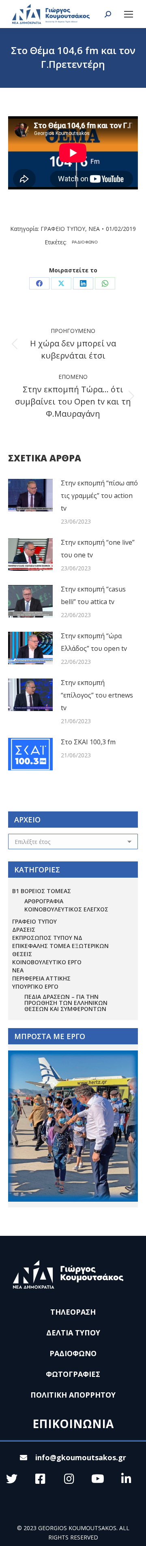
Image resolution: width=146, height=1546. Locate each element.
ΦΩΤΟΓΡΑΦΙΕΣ (73, 1374)
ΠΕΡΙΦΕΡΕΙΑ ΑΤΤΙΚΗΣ (41, 978)
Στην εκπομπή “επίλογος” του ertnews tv (97, 695)
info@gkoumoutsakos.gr (80, 1457)
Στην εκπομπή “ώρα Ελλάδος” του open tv (94, 642)
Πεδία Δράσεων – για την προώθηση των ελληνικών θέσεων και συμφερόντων (65, 1003)
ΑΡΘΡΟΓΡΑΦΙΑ (43, 901)
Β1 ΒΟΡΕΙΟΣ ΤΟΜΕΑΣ (41, 891)
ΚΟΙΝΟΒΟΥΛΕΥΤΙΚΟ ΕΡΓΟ (47, 962)
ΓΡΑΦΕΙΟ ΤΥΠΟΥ (63, 229)
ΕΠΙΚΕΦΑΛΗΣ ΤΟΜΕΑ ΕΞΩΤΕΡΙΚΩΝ (60, 946)
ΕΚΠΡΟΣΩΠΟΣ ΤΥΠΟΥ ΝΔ (47, 938)
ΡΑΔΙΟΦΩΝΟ (85, 242)
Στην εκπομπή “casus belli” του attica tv (93, 595)
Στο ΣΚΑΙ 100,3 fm (88, 741)
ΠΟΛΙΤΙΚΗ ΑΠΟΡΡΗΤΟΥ (73, 1395)
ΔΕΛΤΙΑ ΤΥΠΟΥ (73, 1332)
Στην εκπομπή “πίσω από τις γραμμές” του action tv (99, 495)
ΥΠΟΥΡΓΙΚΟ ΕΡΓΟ (35, 986)
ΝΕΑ (94, 229)
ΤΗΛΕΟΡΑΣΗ (73, 1312)
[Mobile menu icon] (128, 14)
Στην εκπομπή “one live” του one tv (98, 548)
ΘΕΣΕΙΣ (22, 954)
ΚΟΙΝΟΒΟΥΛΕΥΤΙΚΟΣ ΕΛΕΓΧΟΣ (66, 909)
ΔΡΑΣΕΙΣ (23, 929)
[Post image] (30, 495)
